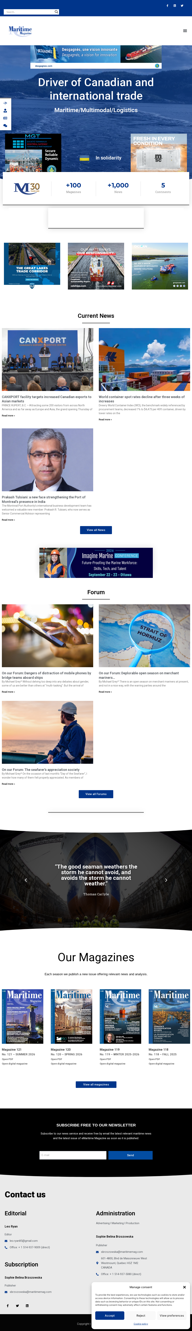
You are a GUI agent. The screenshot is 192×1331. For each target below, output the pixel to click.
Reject (140, 1315)
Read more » (8, 415)
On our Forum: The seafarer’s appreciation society (41, 770)
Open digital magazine (15, 1063)
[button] (184, 1287)
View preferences (172, 1315)
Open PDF (7, 1059)
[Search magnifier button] (56, 11)
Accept (110, 1315)
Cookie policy (141, 1323)
